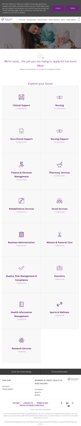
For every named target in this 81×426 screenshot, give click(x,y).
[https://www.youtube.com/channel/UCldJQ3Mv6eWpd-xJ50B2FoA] (69, 405)
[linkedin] (67, 402)
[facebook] (62, 402)
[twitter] (73, 402)
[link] (7, 20)
